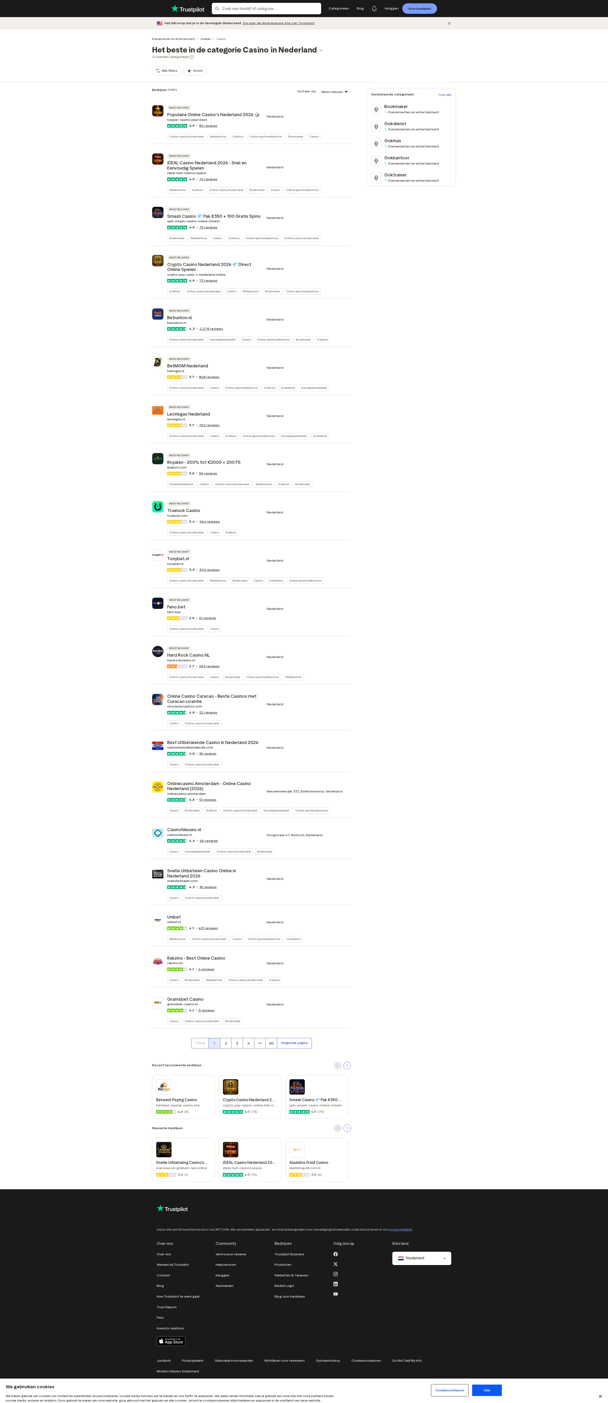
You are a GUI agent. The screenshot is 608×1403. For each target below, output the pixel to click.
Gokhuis (238, 136)
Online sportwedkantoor (266, 136)
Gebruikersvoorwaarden (234, 1361)
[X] (335, 1264)
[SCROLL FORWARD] (347, 1065)
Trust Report (167, 1307)
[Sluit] (600, 1396)
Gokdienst (288, 387)
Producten (283, 1265)
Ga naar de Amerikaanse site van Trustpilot (279, 23)
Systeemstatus (328, 1361)
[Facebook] (335, 1254)
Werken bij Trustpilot (173, 1265)
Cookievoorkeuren (366, 1361)
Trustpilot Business (289, 1254)
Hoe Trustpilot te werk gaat (178, 1296)
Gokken (205, 39)
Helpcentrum (226, 1265)
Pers (160, 1318)
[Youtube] (335, 1294)
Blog (160, 1286)
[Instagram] (335, 1274)
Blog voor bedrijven (290, 1296)
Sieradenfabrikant (181, 484)
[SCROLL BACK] (338, 1065)
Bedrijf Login (284, 1286)
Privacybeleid (192, 1361)
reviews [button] (208, 126)
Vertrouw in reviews (231, 1254)
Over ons (164, 1254)
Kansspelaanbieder (223, 339)
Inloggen (222, 1275)
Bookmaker (295, 136)
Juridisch (164, 1361)
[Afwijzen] (449, 23)
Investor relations (170, 1328)
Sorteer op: (307, 91)
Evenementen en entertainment (173, 39)
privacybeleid (400, 1230)
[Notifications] (374, 8)
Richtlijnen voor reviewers (285, 1361)
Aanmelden (224, 1286)
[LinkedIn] (335, 1284)
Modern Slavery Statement (178, 1371)
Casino (314, 136)
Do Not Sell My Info (407, 1361)
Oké (487, 1390)
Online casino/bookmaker (186, 136)
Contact (163, 1275)
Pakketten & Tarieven (291, 1275)
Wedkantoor (218, 136)
